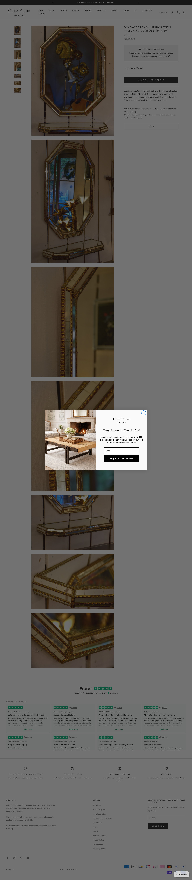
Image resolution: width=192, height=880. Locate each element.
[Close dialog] (143, 413)
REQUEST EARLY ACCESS (121, 459)
